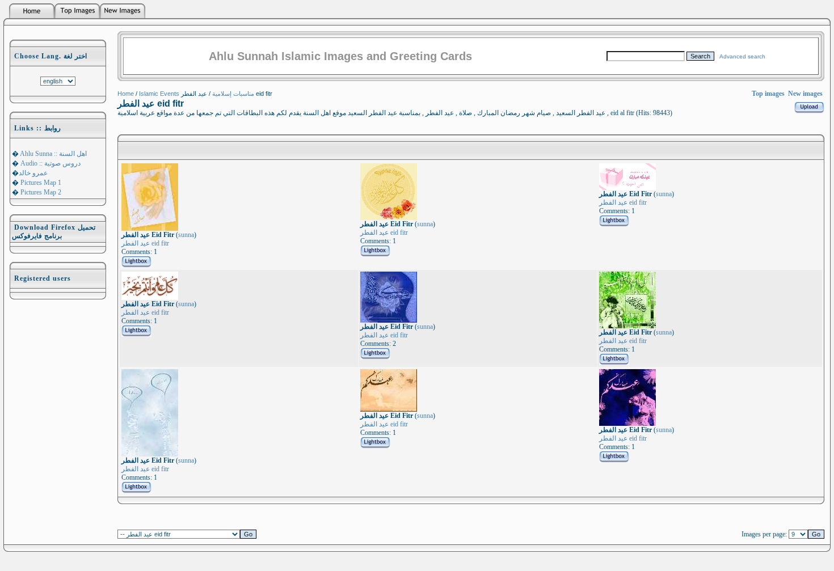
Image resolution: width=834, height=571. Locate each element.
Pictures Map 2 (40, 192)
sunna (186, 235)
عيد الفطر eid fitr (145, 243)
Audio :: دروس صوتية (50, 163)
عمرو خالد (33, 173)
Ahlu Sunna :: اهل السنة (53, 154)
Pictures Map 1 (40, 183)
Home (125, 93)
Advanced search (742, 56)
